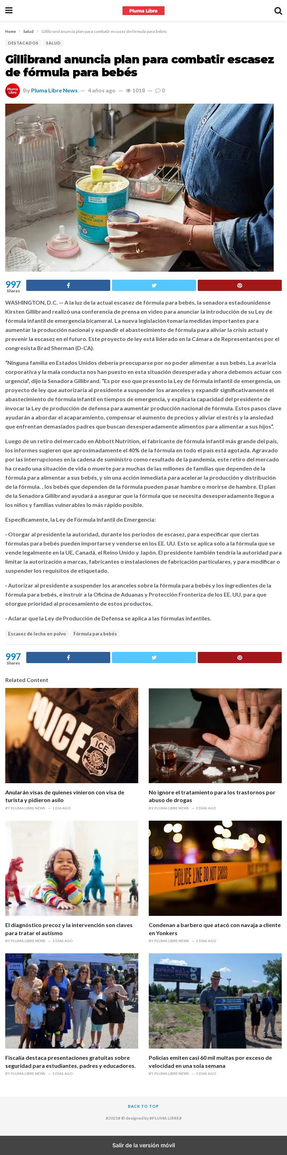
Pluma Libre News (54, 90)
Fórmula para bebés (95, 633)
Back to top (143, 1106)
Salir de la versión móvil (143, 1145)
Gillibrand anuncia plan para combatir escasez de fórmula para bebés (139, 66)
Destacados (23, 43)
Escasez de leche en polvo (37, 633)
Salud (53, 43)
